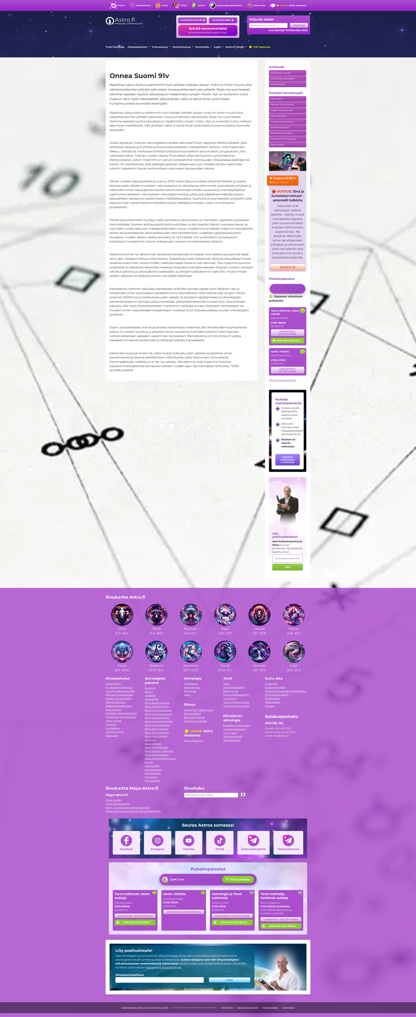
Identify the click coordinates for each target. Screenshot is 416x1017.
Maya (165, 5)
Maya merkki (277, 144)
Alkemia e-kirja (115, 731)
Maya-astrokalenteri (118, 803)
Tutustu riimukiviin (195, 721)
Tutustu (286, 267)
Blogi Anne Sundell (156, 747)
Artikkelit (111, 724)
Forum (149, 762)
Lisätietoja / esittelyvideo (288, 332)
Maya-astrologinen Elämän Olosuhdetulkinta (133, 811)
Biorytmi (150, 688)
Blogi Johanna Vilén (157, 706)
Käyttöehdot (227, 1007)
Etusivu (121, 5)
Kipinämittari (114, 709)
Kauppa (270, 706)
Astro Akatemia (293, 5)
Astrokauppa (222, 20)
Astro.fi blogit (234, 47)
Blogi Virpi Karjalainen (158, 714)
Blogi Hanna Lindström (159, 751)
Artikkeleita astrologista (282, 78)
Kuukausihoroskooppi (281, 121)
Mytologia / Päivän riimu (199, 710)
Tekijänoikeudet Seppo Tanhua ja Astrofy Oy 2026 (144, 1007)
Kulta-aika (259, 5)
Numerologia (143, 5)
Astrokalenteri (191, 20)
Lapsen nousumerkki (281, 110)
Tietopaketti (152, 766)
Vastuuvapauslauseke (247, 1007)
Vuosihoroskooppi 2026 (120, 691)
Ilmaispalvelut (137, 47)
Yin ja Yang (230, 733)
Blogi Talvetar (153, 743)
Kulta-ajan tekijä (275, 687)
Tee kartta (151, 777)
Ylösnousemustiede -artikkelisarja (285, 691)
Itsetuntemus (181, 47)
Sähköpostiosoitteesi (129, 975)
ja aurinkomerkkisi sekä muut (207, 30)
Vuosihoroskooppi (279, 127)
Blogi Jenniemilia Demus (160, 758)
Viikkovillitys (276, 99)
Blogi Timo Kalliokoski (158, 710)
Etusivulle (111, 735)
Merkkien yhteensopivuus (121, 713)
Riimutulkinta (192, 713)
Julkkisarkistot (277, 84)
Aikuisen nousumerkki (282, 104)
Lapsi (217, 47)
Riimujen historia (194, 717)
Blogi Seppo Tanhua (157, 702)
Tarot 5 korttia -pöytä (236, 702)
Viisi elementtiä (232, 736)
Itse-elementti (231, 740)
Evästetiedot (289, 1007)
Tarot (184, 5)
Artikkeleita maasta (280, 73)
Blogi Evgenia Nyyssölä (159, 721)
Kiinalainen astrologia (229, 5)
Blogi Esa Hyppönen (157, 717)
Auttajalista (112, 728)
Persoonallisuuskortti (236, 694)
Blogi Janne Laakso (157, 754)
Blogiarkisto (272, 698)
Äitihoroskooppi (278, 116)
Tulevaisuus (160, 47)
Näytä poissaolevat (282, 380)
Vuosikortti (230, 698)
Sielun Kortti (230, 691)
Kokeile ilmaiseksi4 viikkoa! (287, 460)
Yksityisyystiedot (270, 1007)
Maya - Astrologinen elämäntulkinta (128, 807)
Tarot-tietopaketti (234, 687)
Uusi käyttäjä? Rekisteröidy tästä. (288, 30)
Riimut (201, 5)
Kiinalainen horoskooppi (283, 139)
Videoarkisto (272, 702)
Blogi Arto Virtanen (156, 728)
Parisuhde (202, 47)
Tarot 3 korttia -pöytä (236, 706)
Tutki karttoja (115, 47)
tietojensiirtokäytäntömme (164, 967)
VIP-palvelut (262, 47)
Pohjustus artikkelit (277, 694)
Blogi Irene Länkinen (157, 725)
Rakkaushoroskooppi (281, 133)
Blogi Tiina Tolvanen (157, 732)
